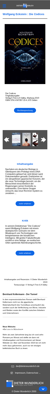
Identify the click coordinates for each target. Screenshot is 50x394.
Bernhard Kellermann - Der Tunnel (20, 294)
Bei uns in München (13, 329)
